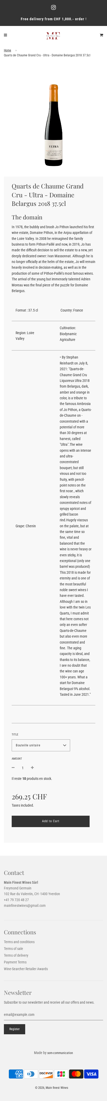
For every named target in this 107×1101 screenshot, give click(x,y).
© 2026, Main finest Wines (51, 1088)
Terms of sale (13, 949)
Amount (17, 758)
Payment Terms (15, 962)
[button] (41, 745)
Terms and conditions (19, 942)
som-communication (60, 1053)
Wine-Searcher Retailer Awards (26, 969)
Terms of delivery (16, 955)
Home (7, 50)
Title (15, 734)
